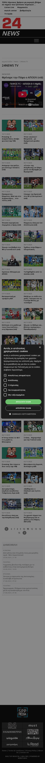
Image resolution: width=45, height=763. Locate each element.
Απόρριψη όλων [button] (23, 408)
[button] (22, 414)
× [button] (40, 347)
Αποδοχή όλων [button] (23, 402)
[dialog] (22, 381)
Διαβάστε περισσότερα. (13, 370)
